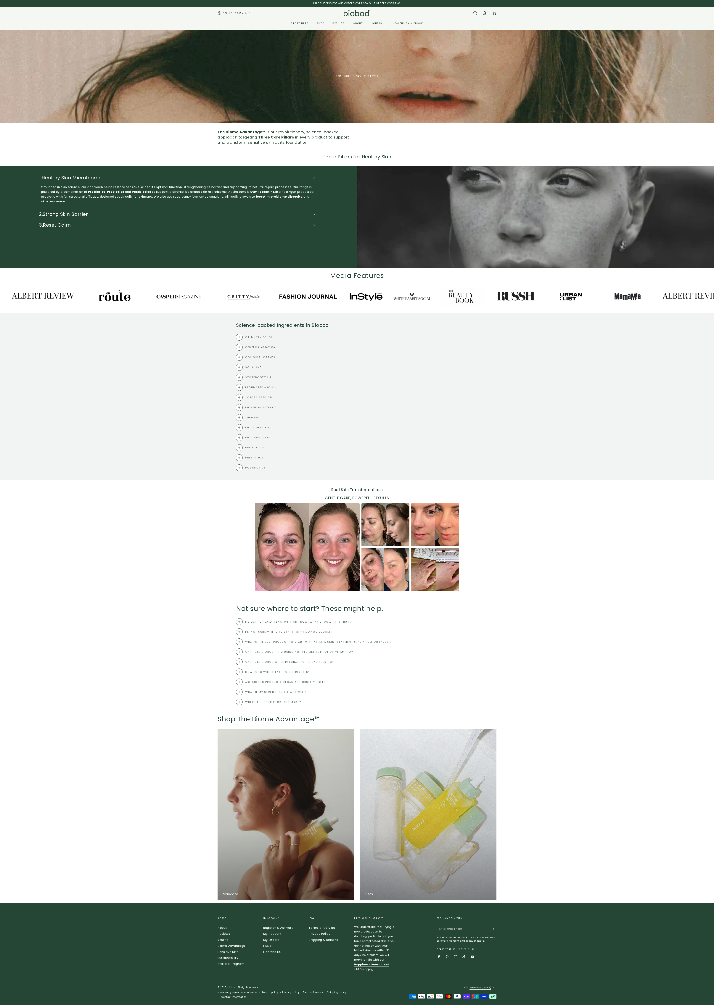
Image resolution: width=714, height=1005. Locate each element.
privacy (388, 546)
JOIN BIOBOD (357, 537)
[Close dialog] (394, 456)
